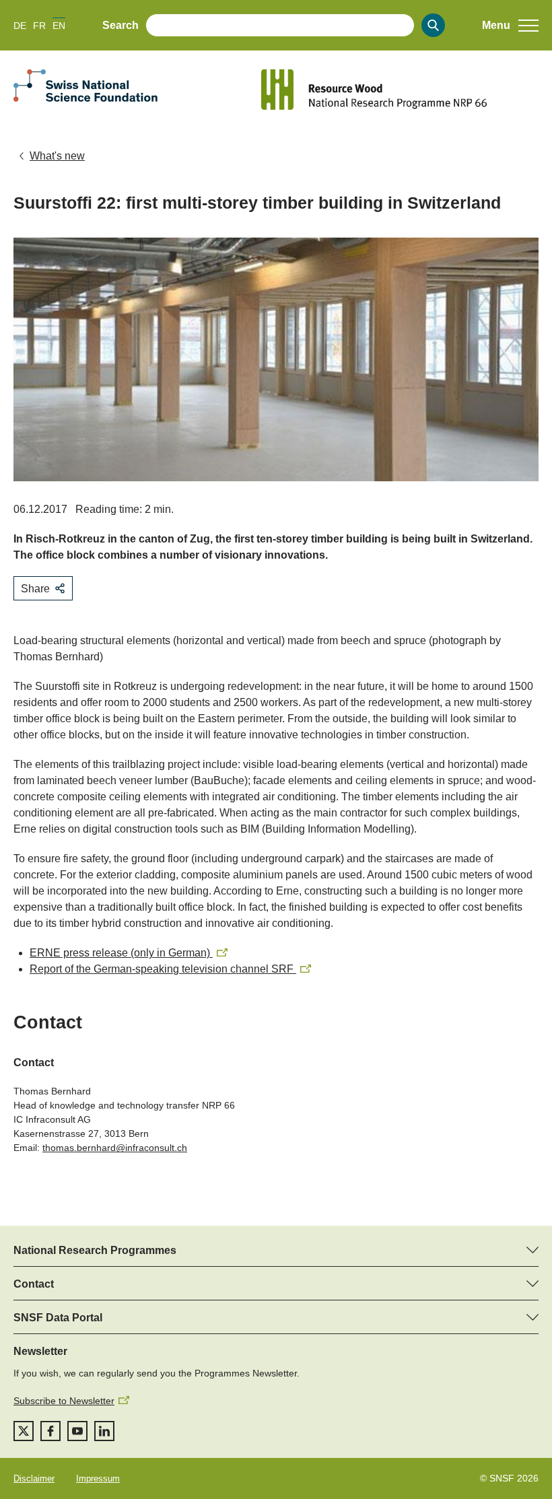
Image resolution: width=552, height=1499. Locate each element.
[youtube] (77, 1431)
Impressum (98, 1478)
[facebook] (50, 1431)
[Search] (433, 25)
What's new (57, 156)
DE (19, 25)
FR (39, 25)
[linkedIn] (104, 1431)
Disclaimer (34, 1478)
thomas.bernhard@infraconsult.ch (114, 1147)
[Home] (400, 89)
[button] (510, 25)
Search (120, 25)
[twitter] (23, 1431)
